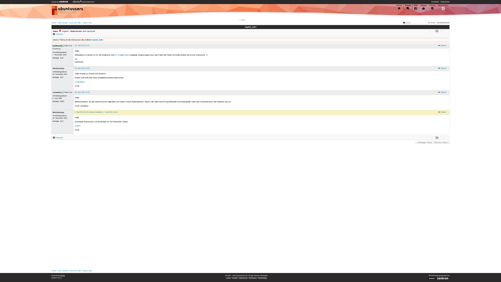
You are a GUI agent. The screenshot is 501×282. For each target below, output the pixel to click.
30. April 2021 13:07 (82, 46)
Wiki (416, 5)
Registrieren (445, 2)
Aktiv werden (63, 23)
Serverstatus (262, 278)
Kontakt (234, 278)
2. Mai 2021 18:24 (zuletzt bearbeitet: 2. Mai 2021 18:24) (96, 112)
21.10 (117, 55)
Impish (127, 55)
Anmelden (435, 2)
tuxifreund (57, 46)
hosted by (55, 2)
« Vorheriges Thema (424, 143)
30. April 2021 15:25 (82, 92)
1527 (62, 77)
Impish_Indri (87, 23)
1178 (61, 58)
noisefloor (57, 92)
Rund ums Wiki (75, 23)
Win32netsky (58, 68)
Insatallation (80, 82)
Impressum (253, 278)
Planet (432, 5)
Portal (399, 5)
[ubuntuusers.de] (67, 11)
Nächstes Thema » (441, 143)
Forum (408, 5)
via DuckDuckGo (443, 23)
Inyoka (62, 276)
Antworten (59, 34)
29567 (62, 101)
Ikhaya (424, 5)
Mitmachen (443, 5)
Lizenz (228, 278)
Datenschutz (243, 278)
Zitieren (443, 46)
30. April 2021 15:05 (82, 68)
